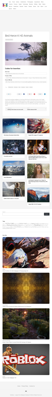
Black (40, 4)
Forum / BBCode (8, 79)
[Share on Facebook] (21, 94)
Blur (22, 225)
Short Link (7, 71)
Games (17, 2)
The (40, 226)
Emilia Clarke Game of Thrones (11, 198)
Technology (25, 4)
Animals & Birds (9, 39)
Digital (20, 4)
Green (15, 227)
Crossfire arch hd (8, 156)
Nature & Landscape (6, 340)
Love (46, 6)
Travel (13, 2)
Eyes (47, 225)
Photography (30, 2)
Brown (24, 225)
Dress (42, 225)
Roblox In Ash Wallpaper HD (9, 377)
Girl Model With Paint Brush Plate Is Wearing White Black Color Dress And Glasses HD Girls (38, 158)
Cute (38, 6)
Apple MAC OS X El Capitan (35, 204)
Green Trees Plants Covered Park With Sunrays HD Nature (17, 342)
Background (11, 225)
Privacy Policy (25, 386)
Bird (19, 87)
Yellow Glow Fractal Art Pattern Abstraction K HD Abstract (17, 306)
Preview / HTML (8, 75)
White (8, 228)
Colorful (29, 225)
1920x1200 (16, 224)
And (3, 225)
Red (33, 227)
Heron (27, 87)
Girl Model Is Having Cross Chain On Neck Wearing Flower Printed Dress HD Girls (38, 182)
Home (18, 386)
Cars (10, 2)
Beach (25, 6)
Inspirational (37, 2)
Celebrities (16, 6)
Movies (10, 6)
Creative (11, 4)
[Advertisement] (26, 19)
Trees (42, 227)
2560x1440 (23, 224)
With (11, 228)
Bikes (42, 2)
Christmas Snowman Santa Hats (11, 135)
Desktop (23, 87)
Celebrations (23, 2)
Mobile (31, 87)
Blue (20, 225)
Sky (35, 227)
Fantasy (30, 6)
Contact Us (32, 386)
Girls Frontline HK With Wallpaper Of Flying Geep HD (15, 271)
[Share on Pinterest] (31, 94)
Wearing (4, 228)
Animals (21, 6)
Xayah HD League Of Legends (36, 135)
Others (14, 8)
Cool (31, 225)
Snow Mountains (8, 177)
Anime (34, 6)
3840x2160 (10, 87)
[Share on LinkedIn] (41, 94)
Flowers (15, 4)
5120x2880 (41, 224)
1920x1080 (9, 224)
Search (4, 211)
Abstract (31, 4)
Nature (43, 4)
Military (35, 4)
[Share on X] (10, 94)
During (45, 225)
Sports (10, 8)
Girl (11, 227)
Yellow (14, 228)
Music (42, 6)
